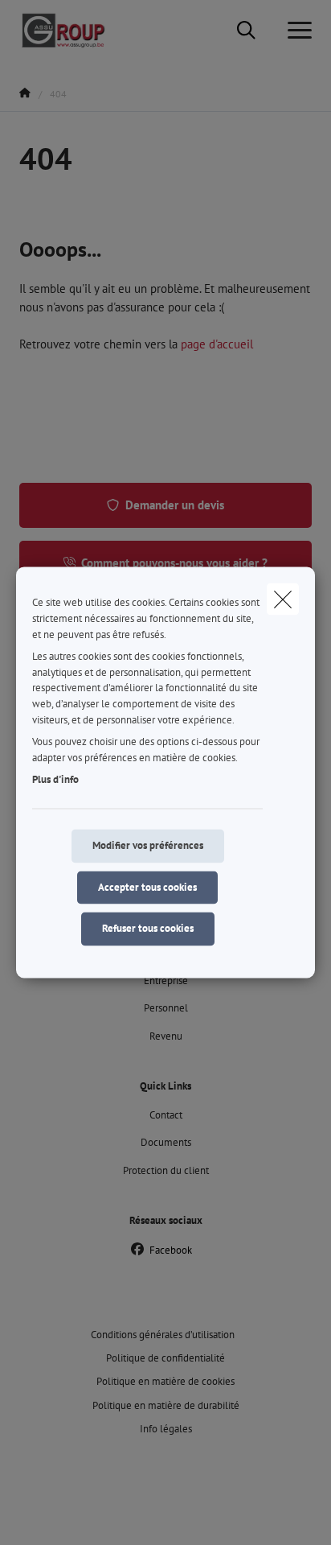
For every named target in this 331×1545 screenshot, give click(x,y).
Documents (166, 1142)
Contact (165, 1115)
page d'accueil (217, 344)
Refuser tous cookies (148, 929)
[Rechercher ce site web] (246, 30)
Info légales (166, 1429)
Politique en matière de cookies (165, 1381)
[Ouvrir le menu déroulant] (296, 30)
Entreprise (166, 980)
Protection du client (166, 1170)
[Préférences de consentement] (64, 1514)
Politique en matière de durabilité (165, 1405)
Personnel (166, 1008)
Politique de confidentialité (165, 1358)
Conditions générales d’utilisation (163, 1334)
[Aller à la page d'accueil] (72, 30)
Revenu (165, 1036)
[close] (283, 599)
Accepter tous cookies (147, 887)
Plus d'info (55, 780)
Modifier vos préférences (147, 845)
